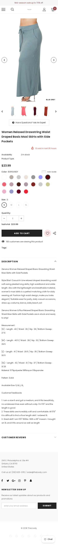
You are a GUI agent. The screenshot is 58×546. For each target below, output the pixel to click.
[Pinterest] (25, 480)
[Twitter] (8, 480)
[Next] (53, 60)
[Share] (53, 233)
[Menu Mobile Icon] (3, 9)
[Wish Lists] (47, 233)
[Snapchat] (31, 480)
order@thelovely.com (37, 472)
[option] (29, 60)
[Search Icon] (12, 9)
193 (7, 241)
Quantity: (6, 213)
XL (26, 205)
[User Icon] (44, 9)
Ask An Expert (39, 122)
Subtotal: (6, 224)
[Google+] (13, 480)
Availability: (7, 154)
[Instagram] (19, 480)
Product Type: (8, 158)
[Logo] (29, 9)
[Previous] (4, 60)
